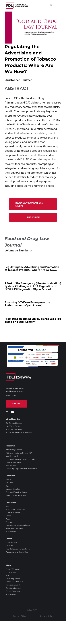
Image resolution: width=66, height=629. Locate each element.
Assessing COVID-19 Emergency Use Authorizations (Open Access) (27, 304)
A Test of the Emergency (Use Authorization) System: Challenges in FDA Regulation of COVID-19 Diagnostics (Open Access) (33, 286)
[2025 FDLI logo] (17, 5)
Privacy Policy (47, 616)
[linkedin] (12, 412)
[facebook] (7, 412)
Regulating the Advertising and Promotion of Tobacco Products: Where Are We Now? (32, 268)
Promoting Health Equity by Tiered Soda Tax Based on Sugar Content (33, 320)
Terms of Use (19, 616)
